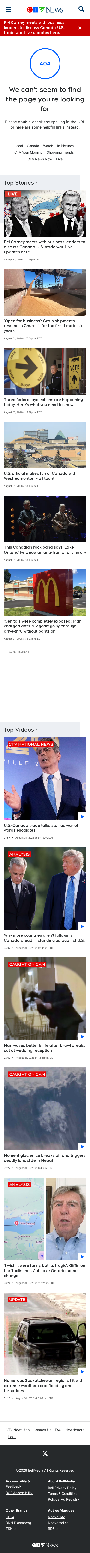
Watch (48, 146)
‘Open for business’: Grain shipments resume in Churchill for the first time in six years (43, 326)
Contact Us (42, 1430)
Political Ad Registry (63, 1499)
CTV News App (18, 1430)
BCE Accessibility (19, 1493)
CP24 (10, 1517)
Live (59, 159)
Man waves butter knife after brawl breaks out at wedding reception (44, 1048)
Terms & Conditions (63, 1493)
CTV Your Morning (28, 152)
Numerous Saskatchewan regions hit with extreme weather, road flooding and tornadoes (43, 1385)
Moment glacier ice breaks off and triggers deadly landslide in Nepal (45, 1158)
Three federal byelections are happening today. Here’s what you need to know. (43, 402)
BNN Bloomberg (18, 1523)
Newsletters (74, 1430)
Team (12, 1436)
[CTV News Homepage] (45, 10)
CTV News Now (39, 159)
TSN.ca (12, 1528)
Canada (33, 146)
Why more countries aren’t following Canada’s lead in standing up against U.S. (44, 938)
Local (18, 146)
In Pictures (65, 146)
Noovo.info (56, 1517)
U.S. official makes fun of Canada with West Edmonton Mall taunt (40, 476)
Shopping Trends (60, 152)
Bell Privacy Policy (62, 1488)
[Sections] (8, 9)
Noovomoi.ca (58, 1523)
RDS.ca (54, 1528)
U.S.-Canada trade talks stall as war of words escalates (41, 828)
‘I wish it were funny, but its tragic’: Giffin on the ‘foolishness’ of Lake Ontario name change (44, 1270)
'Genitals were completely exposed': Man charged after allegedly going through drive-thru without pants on (43, 626)
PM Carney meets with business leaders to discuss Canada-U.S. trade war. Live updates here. (44, 247)
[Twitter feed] (45, 1453)
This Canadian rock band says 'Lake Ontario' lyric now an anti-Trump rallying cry (45, 550)
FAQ (58, 1430)
